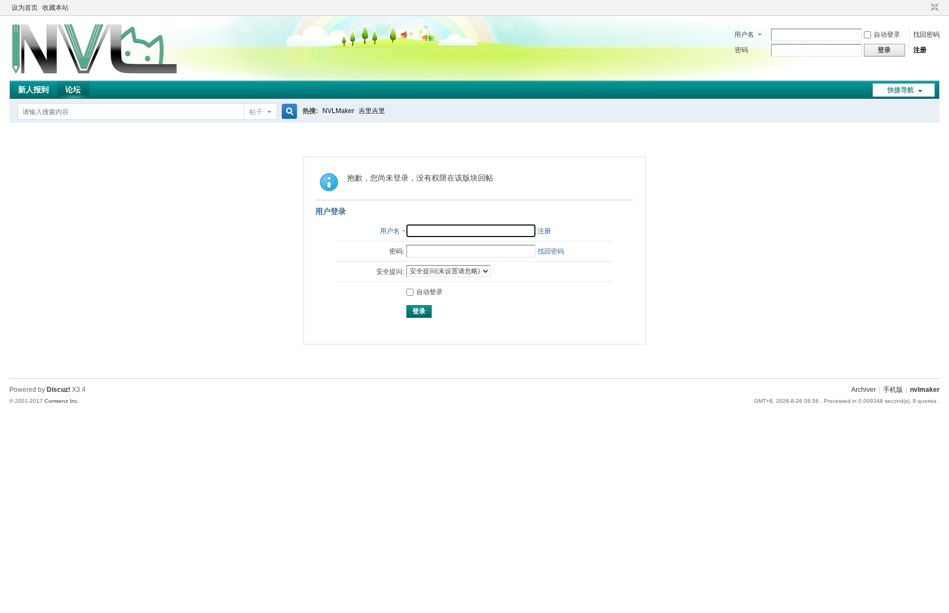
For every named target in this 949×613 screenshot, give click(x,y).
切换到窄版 (933, 8)
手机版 (893, 389)
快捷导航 (900, 90)
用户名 (744, 34)
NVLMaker (338, 111)
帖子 (256, 112)
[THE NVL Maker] (94, 74)
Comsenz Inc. (61, 401)
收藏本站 (55, 8)
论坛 (73, 89)
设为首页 (25, 8)
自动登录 (887, 34)
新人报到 (33, 89)
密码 (741, 50)
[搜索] (287, 111)
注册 (919, 50)
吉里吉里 (372, 111)
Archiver (863, 389)
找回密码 (926, 34)
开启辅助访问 (924, 8)
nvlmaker (925, 389)
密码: (396, 251)
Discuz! (58, 389)
